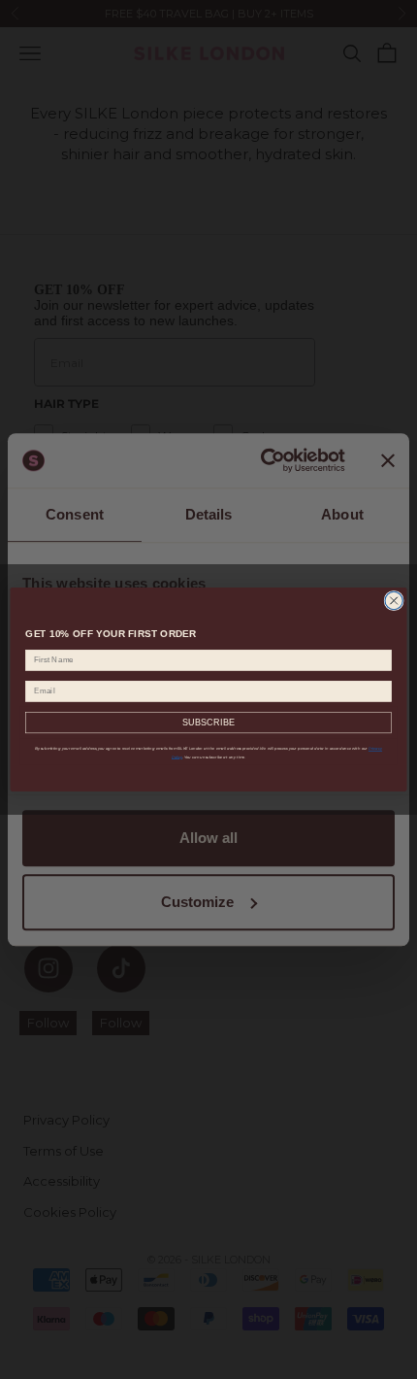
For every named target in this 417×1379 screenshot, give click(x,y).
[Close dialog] (393, 600)
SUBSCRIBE (208, 722)
